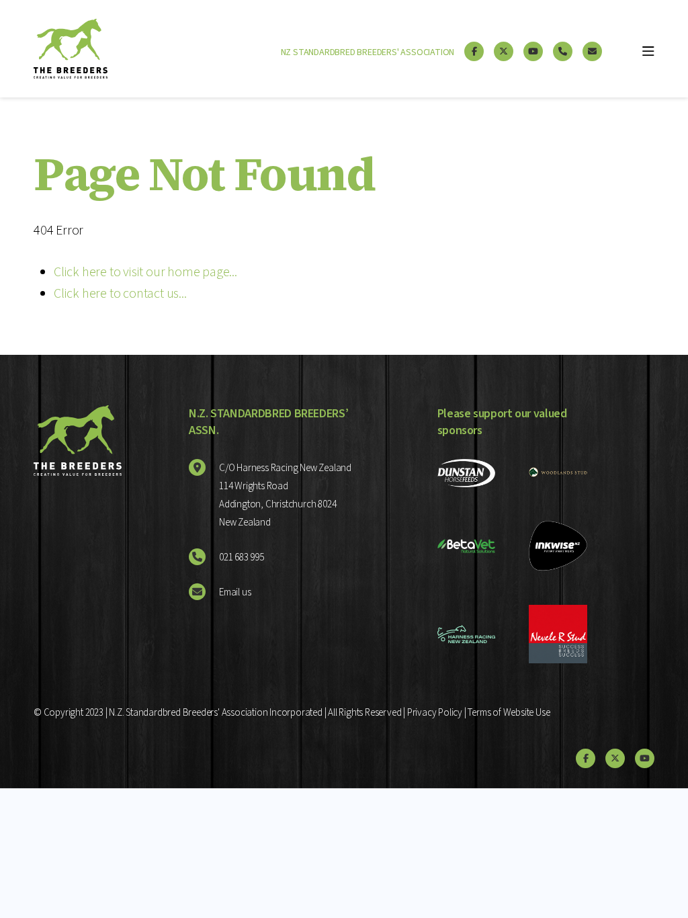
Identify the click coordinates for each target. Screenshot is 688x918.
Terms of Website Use (509, 713)
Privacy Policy (434, 713)
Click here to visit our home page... (145, 272)
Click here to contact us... (120, 293)
